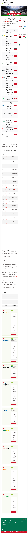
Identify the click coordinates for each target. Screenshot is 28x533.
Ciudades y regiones (16, 4)
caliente (15, 157)
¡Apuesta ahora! (13, 404)
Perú (16, 522)
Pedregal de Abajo (13, 340)
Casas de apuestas (21, 4)
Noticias (25, 4)
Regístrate (16, 35)
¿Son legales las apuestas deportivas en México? (8, 303)
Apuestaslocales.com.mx (7, 21)
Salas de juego (10, 520)
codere (14, 161)
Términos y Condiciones (21, 531)
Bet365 (11, 266)
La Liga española (16, 276)
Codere (3, 160)
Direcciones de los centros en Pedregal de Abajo (6, 157)
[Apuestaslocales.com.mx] (7, 3)
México (14, 269)
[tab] (10, 295)
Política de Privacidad (17, 531)
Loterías (10, 522)
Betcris (7, 102)
